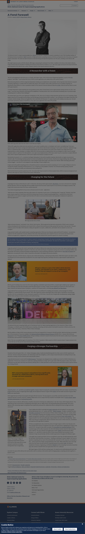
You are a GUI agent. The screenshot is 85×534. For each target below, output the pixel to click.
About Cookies (57, 529)
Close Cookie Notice (70, 529)
